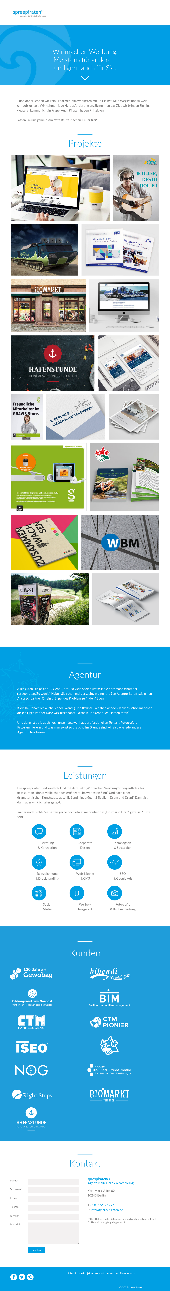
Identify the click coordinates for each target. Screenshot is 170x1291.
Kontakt (99, 1273)
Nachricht (16, 1224)
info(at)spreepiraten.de (107, 1210)
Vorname (16, 1189)
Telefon (14, 1206)
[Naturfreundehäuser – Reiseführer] (124, 477)
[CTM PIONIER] (44, 250)
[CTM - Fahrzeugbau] (124, 305)
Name (14, 1180)
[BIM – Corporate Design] (125, 599)
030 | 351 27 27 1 (102, 1205)
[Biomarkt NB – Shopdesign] (48, 305)
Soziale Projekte (84, 1273)
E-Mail (14, 1215)
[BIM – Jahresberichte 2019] (120, 250)
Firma (13, 1197)
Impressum (112, 1273)
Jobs (70, 1273)
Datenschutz (127, 1273)
